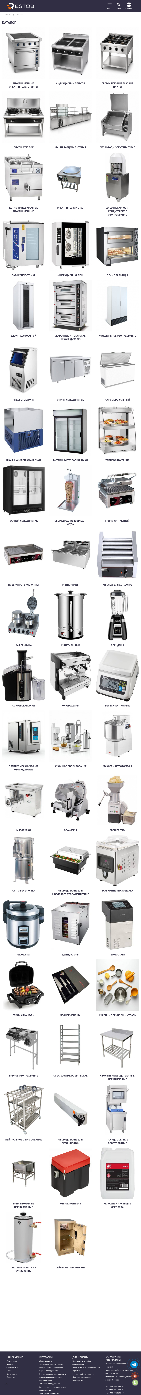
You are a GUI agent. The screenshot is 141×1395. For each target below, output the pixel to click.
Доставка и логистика (81, 1377)
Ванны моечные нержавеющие (52, 1374)
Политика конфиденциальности (86, 1367)
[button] (129, 6)
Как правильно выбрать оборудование (82, 1362)
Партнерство (77, 1380)
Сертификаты (12, 1367)
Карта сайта (11, 1374)
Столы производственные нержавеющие (50, 1378)
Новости (9, 1364)
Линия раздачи (45, 1361)
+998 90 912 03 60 (116, 1393)
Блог (8, 1371)
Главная (7, 15)
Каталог (20, 15)
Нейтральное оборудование (51, 1367)
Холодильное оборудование (51, 1364)
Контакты (10, 1377)
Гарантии (76, 1371)
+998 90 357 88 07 (116, 1386)
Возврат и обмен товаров (82, 1374)
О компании (11, 1361)
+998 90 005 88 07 (116, 1390)
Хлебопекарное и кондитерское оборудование (52, 1388)
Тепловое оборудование (49, 1384)
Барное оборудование (48, 1371)
